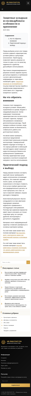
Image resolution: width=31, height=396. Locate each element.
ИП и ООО (6, 322)
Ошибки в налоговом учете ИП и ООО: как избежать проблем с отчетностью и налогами (17, 281)
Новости (6, 328)
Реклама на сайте (6, 368)
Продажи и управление (10, 330)
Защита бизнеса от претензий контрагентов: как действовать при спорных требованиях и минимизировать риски (17, 289)
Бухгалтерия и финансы (10, 317)
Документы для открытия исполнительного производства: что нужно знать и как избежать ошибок (16, 305)
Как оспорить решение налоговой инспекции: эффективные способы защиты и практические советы (15, 297)
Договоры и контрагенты (10, 320)
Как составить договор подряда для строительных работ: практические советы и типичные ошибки (15, 274)
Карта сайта (4, 365)
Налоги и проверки (9, 325)
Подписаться (15, 385)
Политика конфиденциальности (9, 363)
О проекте (4, 358)
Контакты (3, 360)
